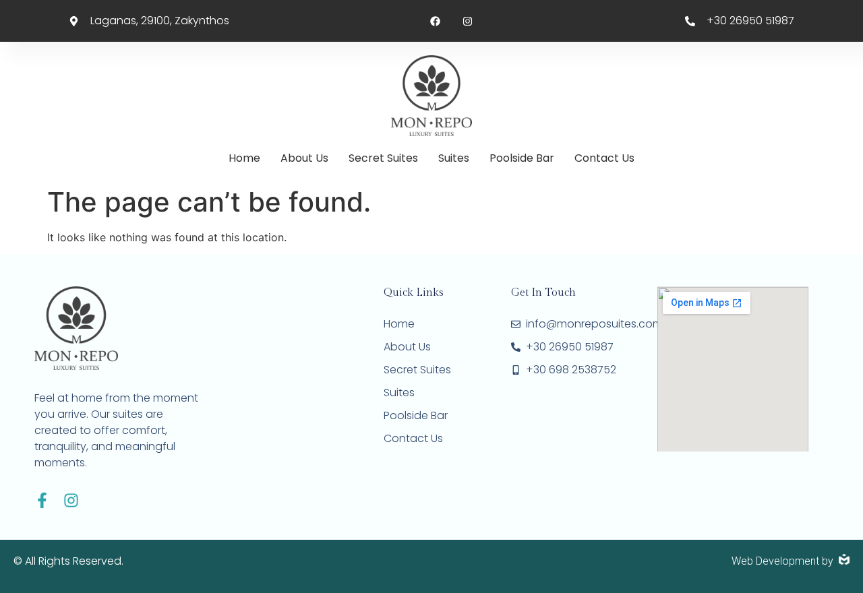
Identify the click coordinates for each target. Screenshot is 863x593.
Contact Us (604, 158)
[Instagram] (71, 500)
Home (244, 158)
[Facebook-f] (42, 500)
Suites (453, 158)
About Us (304, 158)
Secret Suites (383, 158)
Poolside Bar (521, 158)
